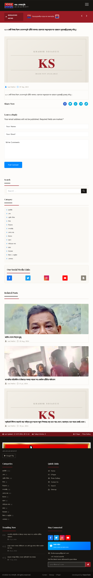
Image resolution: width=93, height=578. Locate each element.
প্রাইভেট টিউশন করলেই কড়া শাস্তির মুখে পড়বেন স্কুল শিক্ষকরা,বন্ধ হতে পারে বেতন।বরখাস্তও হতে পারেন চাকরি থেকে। (45, 421)
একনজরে (10, 259)
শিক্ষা (9, 221)
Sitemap (53, 489)
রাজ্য (9, 247)
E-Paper (77, 434)
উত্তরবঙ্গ (10, 251)
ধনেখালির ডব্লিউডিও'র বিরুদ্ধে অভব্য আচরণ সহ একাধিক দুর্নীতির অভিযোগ (30, 379)
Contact (44, 575)
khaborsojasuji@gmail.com (60, 553)
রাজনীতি (10, 210)
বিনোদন (10, 236)
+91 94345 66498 (57, 556)
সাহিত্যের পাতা (12, 244)
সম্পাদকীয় (10, 229)
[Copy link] (86, 104)
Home (52, 471)
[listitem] (50, 537)
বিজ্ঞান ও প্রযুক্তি (12, 255)
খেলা (9, 214)
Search (53, 486)
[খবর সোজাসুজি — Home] (46, 445)
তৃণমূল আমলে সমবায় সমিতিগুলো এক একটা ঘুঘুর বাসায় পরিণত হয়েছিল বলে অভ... (26, 547)
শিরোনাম (10, 225)
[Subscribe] (88, 564)
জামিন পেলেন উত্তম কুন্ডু (13, 337)
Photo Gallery (86, 434)
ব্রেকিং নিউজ (11, 217)
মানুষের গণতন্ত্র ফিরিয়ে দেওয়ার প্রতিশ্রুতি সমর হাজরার (22, 557)
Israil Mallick (11, 87)
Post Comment (13, 165)
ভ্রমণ (9, 240)
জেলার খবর (11, 232)
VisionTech (86, 575)
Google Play (10, 456)
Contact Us (54, 482)
